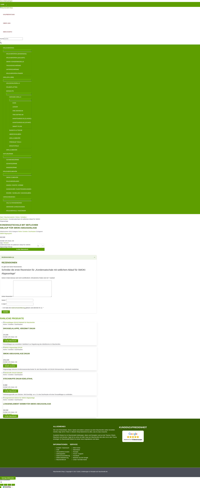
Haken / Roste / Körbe (14, 185)
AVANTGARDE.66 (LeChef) (21, 122)
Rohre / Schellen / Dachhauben (18, 193)
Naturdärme (8, 154)
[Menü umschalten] (17, 51)
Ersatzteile (14, 146)
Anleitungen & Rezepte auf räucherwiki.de (94, 471)
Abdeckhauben (15, 134)
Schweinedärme (12, 159)
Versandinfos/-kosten (62, 452)
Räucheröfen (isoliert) (15, 57)
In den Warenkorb (22, 249)
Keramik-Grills (15, 97)
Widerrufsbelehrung (62, 457)
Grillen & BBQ (8, 77)
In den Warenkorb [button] (10, 341)
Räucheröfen (8, 48)
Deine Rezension (7, 296)
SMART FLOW (17, 126)
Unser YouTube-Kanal (80, 459)
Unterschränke (12, 69)
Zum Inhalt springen (6, 1)
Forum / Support (78, 454)
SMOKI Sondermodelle (15, 61)
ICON (14, 103)
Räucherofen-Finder (14, 73)
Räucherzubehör (10, 171)
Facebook (76, 455)
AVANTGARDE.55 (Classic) (21, 118)
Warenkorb (76, 450)
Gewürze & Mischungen (15, 207)
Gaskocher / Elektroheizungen (18, 189)
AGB (57, 450)
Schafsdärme (11, 163)
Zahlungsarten (60, 454)
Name (4, 300)
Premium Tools (15, 142)
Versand (5, 243)
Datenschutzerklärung (18, 308)
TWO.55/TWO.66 (17, 114)
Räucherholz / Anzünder (16, 210)
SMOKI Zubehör (12, 177)
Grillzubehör (14, 138)
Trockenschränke (13, 65)
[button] (133, 436)
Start (1, 217)
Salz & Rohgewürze (14, 203)
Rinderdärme (11, 167)
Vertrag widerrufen (8, 478)
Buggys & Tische (15, 130)
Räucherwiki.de (61, 459)
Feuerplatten (11, 87)
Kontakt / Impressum (62, 448)
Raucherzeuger (12, 181)
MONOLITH (10, 91)
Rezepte (75, 452)
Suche (2, 38)
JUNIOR (15, 107)
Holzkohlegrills (13, 83)
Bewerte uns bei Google (80, 457)
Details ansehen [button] (10, 366)
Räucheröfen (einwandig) (16, 54)
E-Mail (4, 304)
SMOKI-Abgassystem (6, 233)
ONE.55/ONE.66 (17, 111)
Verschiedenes (9, 197)
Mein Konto (76, 448)
